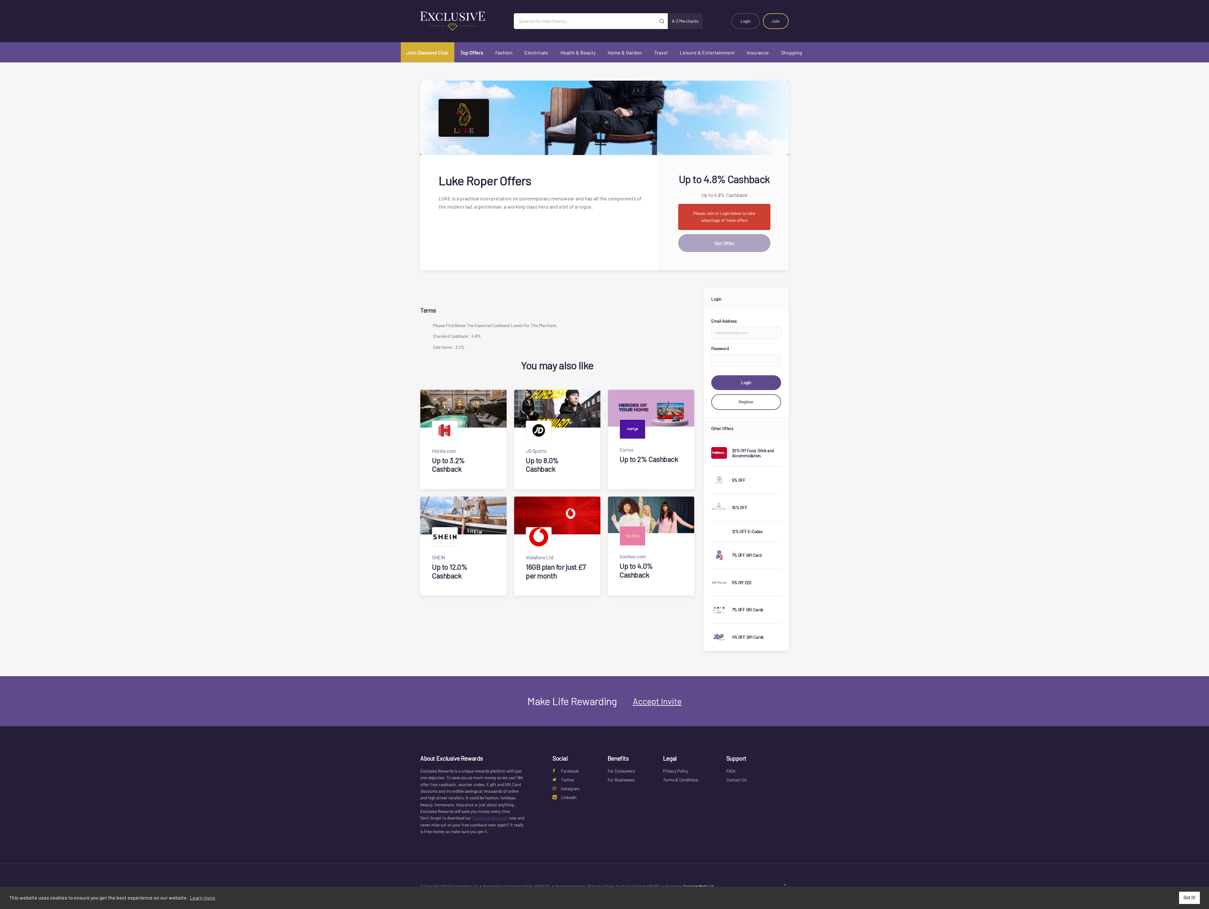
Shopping (791, 52)
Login (746, 21)
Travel (661, 52)
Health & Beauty (578, 52)
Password (720, 348)
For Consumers (621, 771)
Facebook (570, 771)
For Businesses (621, 779)
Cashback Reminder (490, 817)
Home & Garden (625, 52)
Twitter (568, 779)
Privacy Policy (675, 771)
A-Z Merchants (685, 21)
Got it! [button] (1189, 897)
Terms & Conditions (680, 779)
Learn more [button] (202, 897)
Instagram (570, 788)
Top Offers (471, 52)
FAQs (730, 771)
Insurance (758, 52)
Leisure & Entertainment (707, 52)
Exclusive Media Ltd (698, 886)
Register (746, 401)
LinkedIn (568, 797)
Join (776, 21)
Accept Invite (657, 701)
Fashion (504, 52)
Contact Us (736, 779)
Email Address (724, 321)
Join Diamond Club (427, 52)
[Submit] (662, 21)
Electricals (536, 52)
